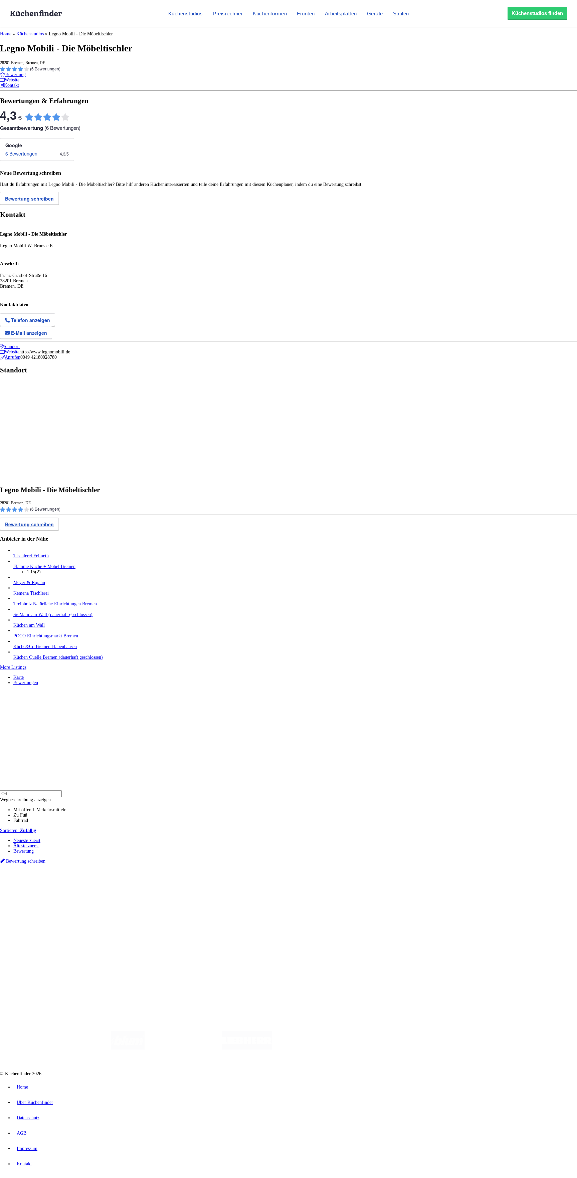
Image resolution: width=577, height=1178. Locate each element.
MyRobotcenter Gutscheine (207, 889)
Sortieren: (18, 830)
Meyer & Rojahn (29, 582)
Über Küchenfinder (31, 917)
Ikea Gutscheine (45, 889)
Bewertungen (25, 682)
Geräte (375, 13)
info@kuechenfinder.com (121, 968)
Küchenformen (270, 13)
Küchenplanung (28, 901)
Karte (18, 677)
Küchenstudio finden (32, 873)
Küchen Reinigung (30, 906)
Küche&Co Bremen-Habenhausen (45, 646)
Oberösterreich (115, 884)
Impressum (27, 1148)
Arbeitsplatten (341, 13)
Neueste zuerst (26, 840)
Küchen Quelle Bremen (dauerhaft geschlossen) (58, 657)
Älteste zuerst (26, 845)
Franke (206, 884)
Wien (133, 884)
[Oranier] (312, 1048)
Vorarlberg (93, 884)
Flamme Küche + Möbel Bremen (44, 566)
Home (5, 33)
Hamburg (58, 884)
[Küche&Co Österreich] (454, 1048)
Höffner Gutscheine (246, 889)
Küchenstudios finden (537, 13)
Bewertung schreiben (29, 198)
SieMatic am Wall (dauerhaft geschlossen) (52, 614)
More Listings (13, 667)
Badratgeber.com (29, 928)
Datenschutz (28, 1117)
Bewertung (23, 851)
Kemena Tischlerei (31, 593)
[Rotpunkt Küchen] (405, 1048)
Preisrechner (228, 13)
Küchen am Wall (29, 625)
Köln (180, 884)
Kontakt (24, 1163)
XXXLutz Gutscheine (77, 889)
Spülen (401, 13)
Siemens (221, 884)
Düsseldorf (148, 884)
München (75, 884)
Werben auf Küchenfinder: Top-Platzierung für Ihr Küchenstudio (74, 945)
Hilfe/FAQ (23, 922)
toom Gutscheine (142, 889)
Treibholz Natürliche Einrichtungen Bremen (55, 603)
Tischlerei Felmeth (31, 555)
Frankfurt (166, 884)
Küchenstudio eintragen (35, 950)
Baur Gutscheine (170, 889)
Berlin (44, 884)
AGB (21, 1133)
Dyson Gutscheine (112, 889)
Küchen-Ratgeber (29, 912)
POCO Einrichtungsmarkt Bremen (45, 635)
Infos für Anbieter (30, 940)
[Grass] (183, 1048)
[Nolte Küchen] (367, 1048)
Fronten (306, 13)
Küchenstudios (185, 13)
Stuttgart (192, 884)
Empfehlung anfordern (34, 878)
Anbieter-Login (32, 956)
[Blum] (128, 1048)
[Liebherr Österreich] (247, 1048)
